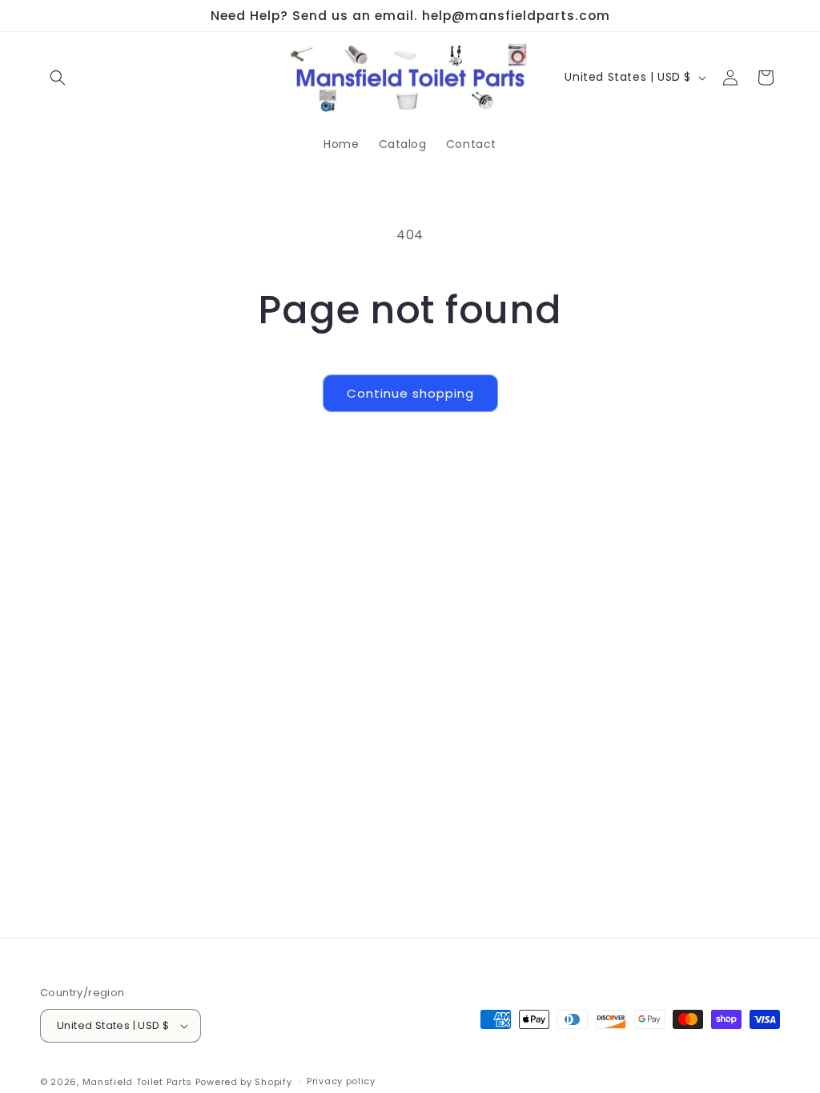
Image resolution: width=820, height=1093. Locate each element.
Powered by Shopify (243, 1081)
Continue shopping (410, 393)
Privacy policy (341, 1081)
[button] (57, 77)
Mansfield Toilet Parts (137, 1081)
